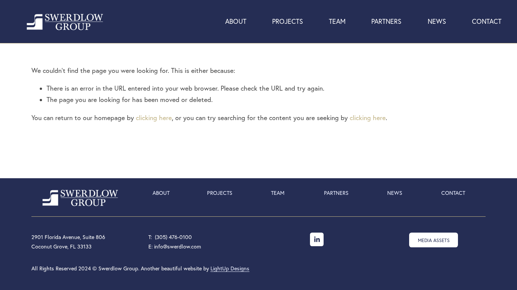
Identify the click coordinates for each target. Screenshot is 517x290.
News (437, 21)
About (235, 21)
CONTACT (453, 193)
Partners (386, 21)
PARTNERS (336, 193)
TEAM (278, 193)
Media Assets (434, 240)
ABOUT (161, 193)
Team (337, 21)
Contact (486, 21)
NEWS (394, 193)
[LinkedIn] (317, 239)
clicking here (154, 118)
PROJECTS (219, 193)
